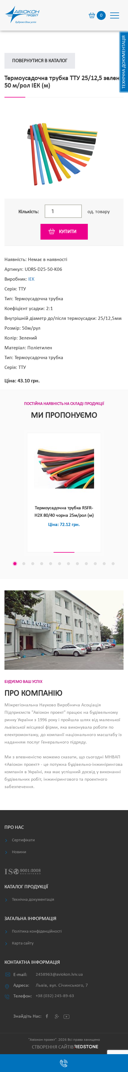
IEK (31, 279)
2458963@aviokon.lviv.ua (59, 974)
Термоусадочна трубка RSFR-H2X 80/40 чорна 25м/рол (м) (64, 512)
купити (68, 231)
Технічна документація (123, 62)
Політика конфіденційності (37, 931)
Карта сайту (23, 943)
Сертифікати (23, 840)
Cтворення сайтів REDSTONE (64, 1047)
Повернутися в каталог (39, 60)
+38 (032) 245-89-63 (55, 996)
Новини (19, 852)
